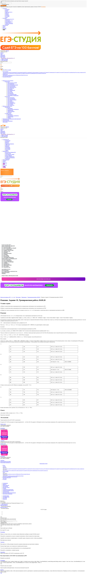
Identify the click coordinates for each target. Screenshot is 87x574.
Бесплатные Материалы (7, 76)
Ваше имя (2, 520)
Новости (6, 11)
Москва (7, 50)
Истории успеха (6, 487)
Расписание (5, 18)
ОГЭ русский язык (10, 73)
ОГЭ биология (27, 73)
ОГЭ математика (11, 97)
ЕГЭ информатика (51, 72)
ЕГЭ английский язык (71, 72)
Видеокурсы (26, 75)
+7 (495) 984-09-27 (4, 60)
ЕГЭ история (61, 72)
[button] (1, 290)
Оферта (6, 17)
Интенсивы (7, 24)
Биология (9, 112)
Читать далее (3, 424)
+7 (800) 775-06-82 (4, 59)
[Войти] (1, 67)
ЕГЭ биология (65, 72)
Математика (5, 75)
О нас (4, 166)
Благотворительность (9, 143)
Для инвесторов (6, 496)
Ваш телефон (3, 521)
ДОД (4, 163)
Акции (4, 29)
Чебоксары (2, 54)
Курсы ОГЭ (7, 96)
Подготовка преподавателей (10, 275)
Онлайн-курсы (5, 74)
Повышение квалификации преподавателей (12, 118)
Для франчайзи (6, 495)
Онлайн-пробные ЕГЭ (9, 22)
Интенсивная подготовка (5, 461)
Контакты (6, 10)
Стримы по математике (9, 23)
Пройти (2, 569)
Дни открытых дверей (9, 20)
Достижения (7, 9)
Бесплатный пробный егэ (5, 462)
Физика (22, 75)
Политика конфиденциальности (9, 492)
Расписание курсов (43, 463)
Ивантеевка (2, 56)
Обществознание (11, 111)
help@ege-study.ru (4, 505)
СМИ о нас (7, 144)
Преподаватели (5, 25)
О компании (5, 8)
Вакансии (6, 13)
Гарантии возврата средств (8, 490)
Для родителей (6, 119)
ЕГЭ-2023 (5, 165)
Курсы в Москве (8, 21)
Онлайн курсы (8, 113)
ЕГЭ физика (46, 72)
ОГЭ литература (43, 73)
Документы (7, 14)
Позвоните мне (3, 522)
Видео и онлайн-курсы (7, 106)
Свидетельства (6, 491)
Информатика (18, 75)
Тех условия (7, 16)
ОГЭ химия (23, 73)
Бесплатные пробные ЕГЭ (9, 19)
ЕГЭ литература (41, 72)
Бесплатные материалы (43, 279)
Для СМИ (5, 497)
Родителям (4, 479)
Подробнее (43, 6)
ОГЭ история (38, 73)
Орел (1, 53)
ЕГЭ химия (57, 72)
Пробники (4, 28)
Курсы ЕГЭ (7, 81)
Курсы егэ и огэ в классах (8, 80)
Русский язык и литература (11, 75)
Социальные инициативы (8, 489)
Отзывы (4, 26)
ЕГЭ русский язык (28, 72)
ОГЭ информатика (33, 73)
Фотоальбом (7, 15)
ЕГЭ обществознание (34, 72)
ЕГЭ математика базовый (20, 72)
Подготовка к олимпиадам (79, 72)
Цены (4, 161)
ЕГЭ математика (13, 72)
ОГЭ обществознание (16, 73)
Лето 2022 (5, 162)
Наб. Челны (2, 57)
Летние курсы (8, 153)
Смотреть (2, 440)
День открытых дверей (7, 72)
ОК (1, 572)
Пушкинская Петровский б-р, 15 (7, 58)
